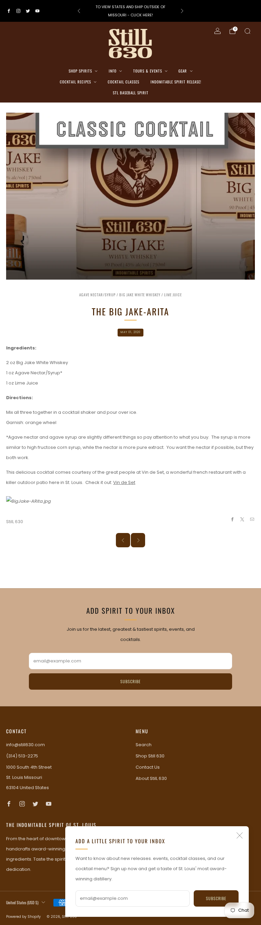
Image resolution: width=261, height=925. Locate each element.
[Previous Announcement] (78, 10)
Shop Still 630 (150, 756)
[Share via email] (252, 519)
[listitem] (130, 11)
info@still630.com (25, 744)
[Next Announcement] (182, 10)
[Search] (247, 31)
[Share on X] (242, 519)
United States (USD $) (22, 902)
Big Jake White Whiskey (139, 294)
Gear (182, 71)
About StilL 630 (151, 778)
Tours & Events (147, 71)
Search (144, 744)
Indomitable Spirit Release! (176, 81)
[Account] (217, 31)
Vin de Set (124, 482)
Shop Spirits (80, 71)
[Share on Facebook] (232, 519)
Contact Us (148, 767)
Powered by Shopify (23, 916)
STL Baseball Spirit (131, 92)
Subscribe (216, 898)
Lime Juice (173, 294)
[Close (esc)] (239, 835)
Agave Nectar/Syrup (97, 294)
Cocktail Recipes (75, 81)
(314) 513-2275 (22, 756)
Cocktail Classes (123, 81)
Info (113, 71)
